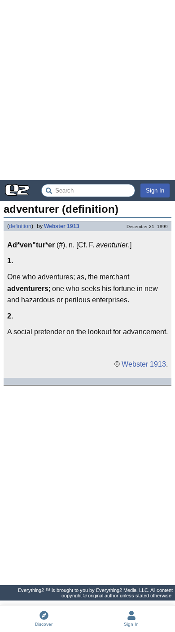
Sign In (155, 190)
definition (20, 226)
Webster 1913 (61, 226)
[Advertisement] (87, 90)
